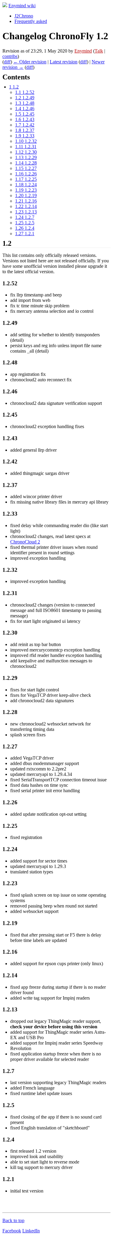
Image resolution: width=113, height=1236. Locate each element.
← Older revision (29, 61)
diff (7, 61)
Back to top (13, 1220)
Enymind (83, 50)
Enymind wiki (22, 5)
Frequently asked (30, 21)
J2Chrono (23, 15)
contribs (9, 56)
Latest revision (63, 61)
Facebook (11, 1230)
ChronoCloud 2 (25, 541)
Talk (99, 50)
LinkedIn (31, 1230)
